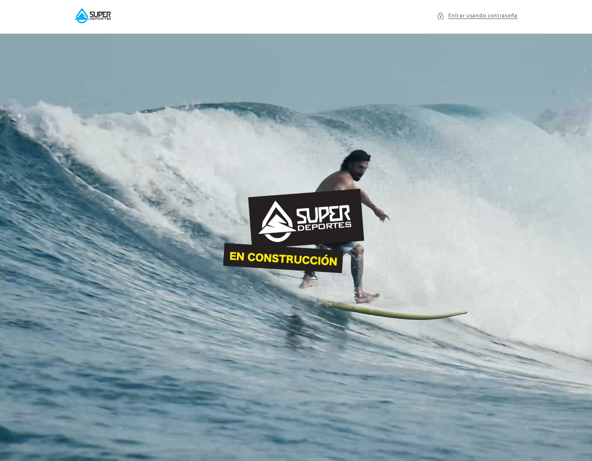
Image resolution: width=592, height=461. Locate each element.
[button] (477, 15)
